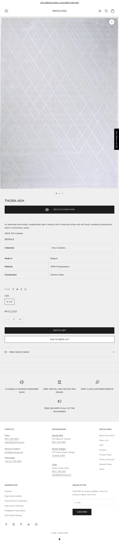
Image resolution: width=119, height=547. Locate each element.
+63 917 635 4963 (13, 461)
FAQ (101, 445)
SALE (101, 469)
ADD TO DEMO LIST (59, 339)
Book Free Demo (106, 435)
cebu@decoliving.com (61, 474)
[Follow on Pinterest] (21, 524)
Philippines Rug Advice (15, 510)
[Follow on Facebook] (6, 524)
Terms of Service (106, 459)
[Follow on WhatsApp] (36, 524)
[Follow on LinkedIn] (28, 524)
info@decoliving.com (14, 452)
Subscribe (82, 512)
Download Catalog (13, 515)
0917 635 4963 (12, 439)
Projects (8, 491)
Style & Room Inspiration (16, 500)
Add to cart (59, 330)
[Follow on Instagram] (13, 524)
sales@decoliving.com (14, 442)
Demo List (104, 440)
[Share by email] (25, 289)
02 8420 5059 (58, 455)
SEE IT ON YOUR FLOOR (63, 209)
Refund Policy (105, 464)
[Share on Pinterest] (21, 289)
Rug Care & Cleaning (14, 505)
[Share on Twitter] (17, 289)
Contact (102, 450)
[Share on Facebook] (13, 289)
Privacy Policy (105, 454)
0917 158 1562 (59, 471)
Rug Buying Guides (13, 496)
